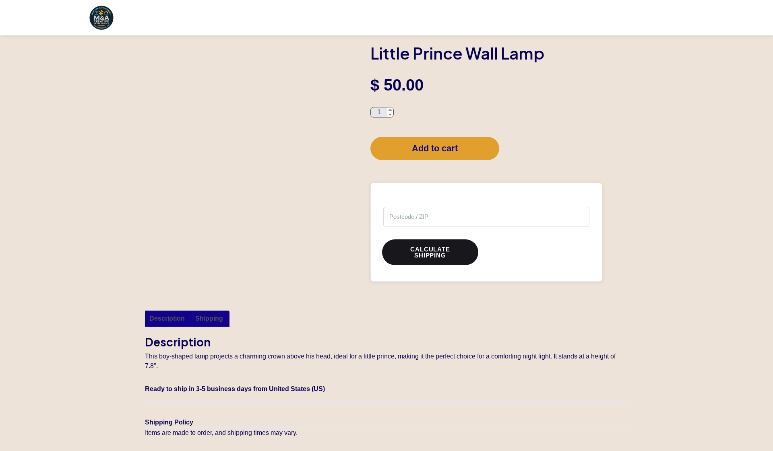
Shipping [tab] (209, 318)
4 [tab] (268, 259)
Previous (139, 148)
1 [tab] (231, 259)
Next (360, 148)
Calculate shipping (430, 252)
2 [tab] (244, 259)
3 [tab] (256, 259)
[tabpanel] (249, 148)
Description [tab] (167, 318)
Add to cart (435, 148)
